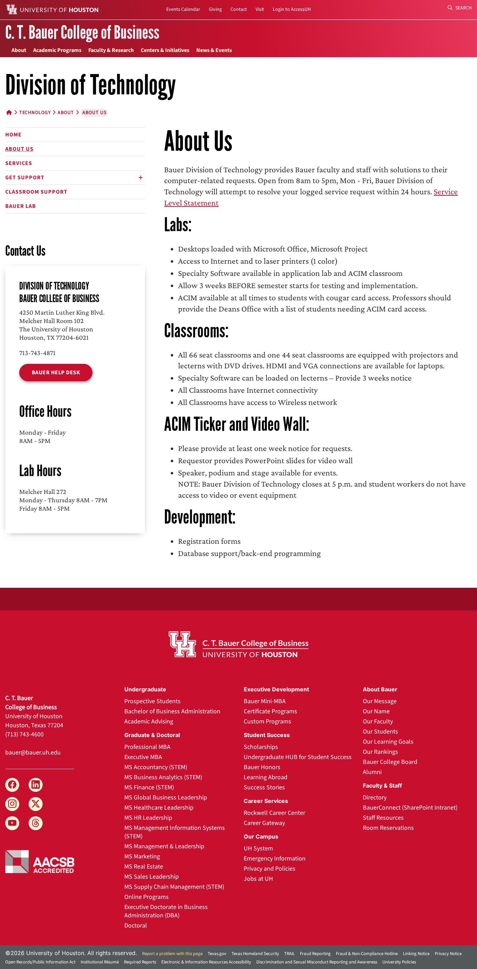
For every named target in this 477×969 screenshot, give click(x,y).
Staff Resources (383, 817)
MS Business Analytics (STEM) (163, 777)
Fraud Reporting (315, 954)
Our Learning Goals (388, 741)
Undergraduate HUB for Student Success (298, 757)
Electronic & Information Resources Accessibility (206, 962)
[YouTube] (12, 823)
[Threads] (36, 823)
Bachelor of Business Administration (172, 711)
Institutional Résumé (100, 962)
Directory (375, 797)
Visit (260, 9)
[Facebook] (12, 785)
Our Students (380, 731)
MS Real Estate (143, 866)
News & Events (214, 50)
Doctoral (135, 925)
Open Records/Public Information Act (40, 962)
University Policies (399, 962)
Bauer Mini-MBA (265, 701)
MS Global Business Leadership (165, 797)
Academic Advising (148, 721)
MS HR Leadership (148, 817)
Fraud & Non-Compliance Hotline (367, 954)
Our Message (380, 701)
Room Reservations (388, 828)
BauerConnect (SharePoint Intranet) (410, 807)
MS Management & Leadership (164, 846)
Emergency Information (275, 858)
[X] (36, 804)
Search (463, 8)
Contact (238, 9)
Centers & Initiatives (165, 50)
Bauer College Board (390, 762)
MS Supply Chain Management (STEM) (174, 886)
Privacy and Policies (269, 868)
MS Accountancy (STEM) (155, 767)
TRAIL (289, 954)
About (19, 50)
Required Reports (140, 962)
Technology (35, 112)
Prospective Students (152, 701)
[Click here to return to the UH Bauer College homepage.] (238, 644)
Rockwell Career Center (274, 813)
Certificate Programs (270, 711)
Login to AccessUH (292, 9)
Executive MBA (143, 757)
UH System (258, 848)
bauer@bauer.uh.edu (33, 752)
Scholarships (261, 747)
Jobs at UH (258, 878)
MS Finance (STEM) (149, 787)
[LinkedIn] (36, 785)
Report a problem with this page (172, 954)
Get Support (24, 177)
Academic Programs (57, 50)
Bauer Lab (20, 206)
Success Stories (264, 787)
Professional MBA (147, 747)
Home (13, 134)
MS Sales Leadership (151, 876)
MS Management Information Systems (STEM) (174, 832)
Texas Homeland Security (255, 954)
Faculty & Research (111, 50)
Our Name (376, 711)
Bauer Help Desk (56, 372)
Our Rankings (380, 752)
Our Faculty (378, 721)
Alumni (372, 772)
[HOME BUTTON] (9, 112)
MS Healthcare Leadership (158, 807)
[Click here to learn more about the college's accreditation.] (39, 860)
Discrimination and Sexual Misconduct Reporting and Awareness (316, 962)
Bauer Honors (262, 767)
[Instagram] (12, 804)
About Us (19, 149)
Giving (215, 9)
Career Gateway (264, 823)
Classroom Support (36, 192)
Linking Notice (416, 954)
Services (18, 163)
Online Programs (146, 897)
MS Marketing (142, 856)
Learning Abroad (265, 777)
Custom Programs (267, 721)
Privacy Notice (448, 954)
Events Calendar (183, 9)
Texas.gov (217, 954)
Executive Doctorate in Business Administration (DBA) (166, 911)
